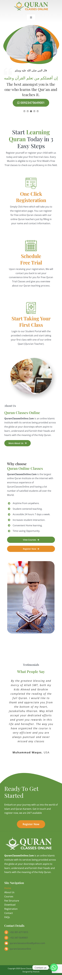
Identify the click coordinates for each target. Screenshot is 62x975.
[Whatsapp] (54, 967)
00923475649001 (32, 102)
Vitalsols (36, 971)
